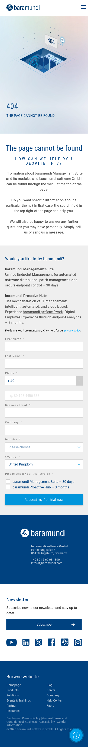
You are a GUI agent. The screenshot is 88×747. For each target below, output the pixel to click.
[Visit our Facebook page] (51, 643)
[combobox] (44, 381)
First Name (20, 339)
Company (19, 423)
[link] (28, 7)
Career (51, 690)
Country (18, 457)
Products (12, 690)
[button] (83, 7)
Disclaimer (13, 718)
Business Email (23, 406)
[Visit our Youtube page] (11, 642)
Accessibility (47, 721)
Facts (50, 705)
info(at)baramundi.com (46, 563)
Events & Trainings (18, 700)
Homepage (13, 685)
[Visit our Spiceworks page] (65, 643)
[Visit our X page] (38, 643)
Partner (11, 705)
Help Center (54, 700)
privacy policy (72, 330)
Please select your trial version (35, 474)
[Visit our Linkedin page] (25, 643)
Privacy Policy (31, 718)
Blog (50, 685)
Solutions (12, 695)
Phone (17, 374)
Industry (18, 440)
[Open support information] (76, 735)
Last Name (20, 356)
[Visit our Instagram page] (78, 643)
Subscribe (44, 624)
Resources (13, 710)
